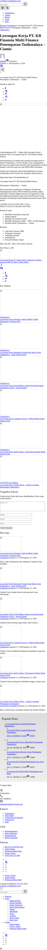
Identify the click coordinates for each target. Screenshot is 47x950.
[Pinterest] (6, 865)
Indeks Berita (10, 849)
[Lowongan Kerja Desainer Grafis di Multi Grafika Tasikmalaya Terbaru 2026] (21, 315)
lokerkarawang (10, 836)
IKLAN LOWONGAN (14, 847)
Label (7, 899)
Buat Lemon (14, 918)
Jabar (7, 822)
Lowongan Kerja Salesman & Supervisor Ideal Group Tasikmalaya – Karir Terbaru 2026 (20, 353)
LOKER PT (9, 820)
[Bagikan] (2, 70)
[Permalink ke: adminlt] (2, 58)
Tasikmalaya (5, 30)
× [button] (1, 888)
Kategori (8, 896)
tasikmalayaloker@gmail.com (11, 804)
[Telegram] (6, 94)
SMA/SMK (9, 816)
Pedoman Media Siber (13, 851)
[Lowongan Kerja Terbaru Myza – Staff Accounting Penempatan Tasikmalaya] (21, 481)
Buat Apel (13, 920)
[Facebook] (5, 88)
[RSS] (6, 871)
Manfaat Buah (15, 901)
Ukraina (13, 916)
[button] (25, 4)
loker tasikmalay (11, 833)
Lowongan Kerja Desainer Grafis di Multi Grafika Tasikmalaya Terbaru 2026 (19, 320)
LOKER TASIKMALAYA (10, 1)
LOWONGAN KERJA (9, 483)
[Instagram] (6, 869)
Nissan (12, 909)
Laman (7, 922)
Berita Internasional (17, 907)
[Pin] (6, 98)
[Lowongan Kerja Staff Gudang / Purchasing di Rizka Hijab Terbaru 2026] (21, 448)
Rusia (12, 914)
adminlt (3, 61)
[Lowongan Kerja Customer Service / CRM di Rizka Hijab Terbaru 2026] (21, 414)
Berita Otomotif (16, 903)
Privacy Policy (10, 853)
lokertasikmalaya (11, 831)
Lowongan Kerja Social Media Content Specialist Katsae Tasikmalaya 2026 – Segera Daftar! (21, 387)
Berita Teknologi (11, 838)
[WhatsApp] (6, 100)
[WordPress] (6, 867)
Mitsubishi (14, 911)
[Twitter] (6, 92)
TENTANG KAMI (12, 855)
